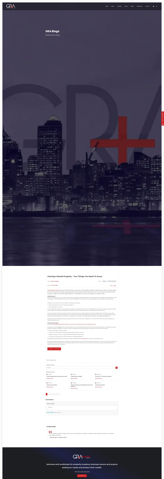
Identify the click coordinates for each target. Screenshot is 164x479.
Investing (104, 281)
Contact (147, 6)
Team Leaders (55, 281)
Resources (139, 6)
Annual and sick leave (100, 385)
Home (107, 6)
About (112, 6)
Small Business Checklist (76, 376)
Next (59, 394)
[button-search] (117, 368)
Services (119, 6)
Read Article (49, 378)
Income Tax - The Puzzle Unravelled (103, 376)
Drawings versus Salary (51, 385)
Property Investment (112, 281)
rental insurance (84, 338)
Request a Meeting (54, 348)
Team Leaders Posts (51, 360)
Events (132, 6)
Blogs (126, 6)
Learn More (82, 475)
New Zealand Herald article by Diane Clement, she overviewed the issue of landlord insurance (74, 324)
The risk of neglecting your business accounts (56, 376)
